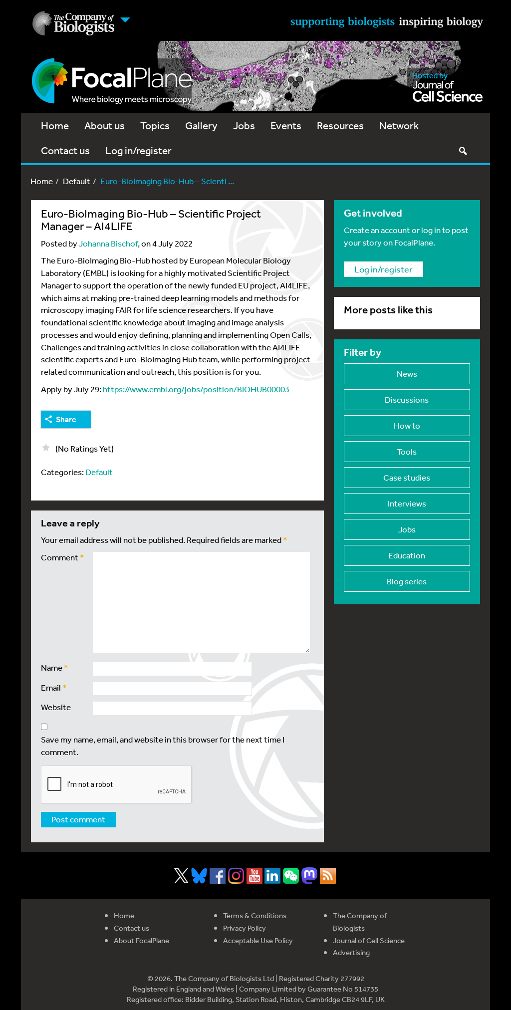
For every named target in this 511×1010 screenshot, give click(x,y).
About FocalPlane (141, 940)
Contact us (65, 150)
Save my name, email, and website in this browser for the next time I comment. (162, 745)
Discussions (407, 399)
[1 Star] (46, 448)
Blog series (407, 581)
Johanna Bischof (108, 243)
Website (56, 707)
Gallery (201, 125)
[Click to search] (463, 151)
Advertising (351, 952)
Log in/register (138, 150)
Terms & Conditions (254, 915)
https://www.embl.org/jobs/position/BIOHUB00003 (196, 389)
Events (285, 125)
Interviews (407, 503)
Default (76, 181)
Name (54, 667)
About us (104, 125)
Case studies (406, 477)
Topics (155, 125)
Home (55, 125)
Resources (340, 125)
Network (399, 125)
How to (407, 425)
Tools (407, 451)
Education (406, 555)
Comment (62, 557)
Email (54, 687)
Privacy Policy (244, 928)
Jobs (244, 125)
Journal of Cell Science (369, 940)
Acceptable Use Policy (258, 940)
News (407, 373)
